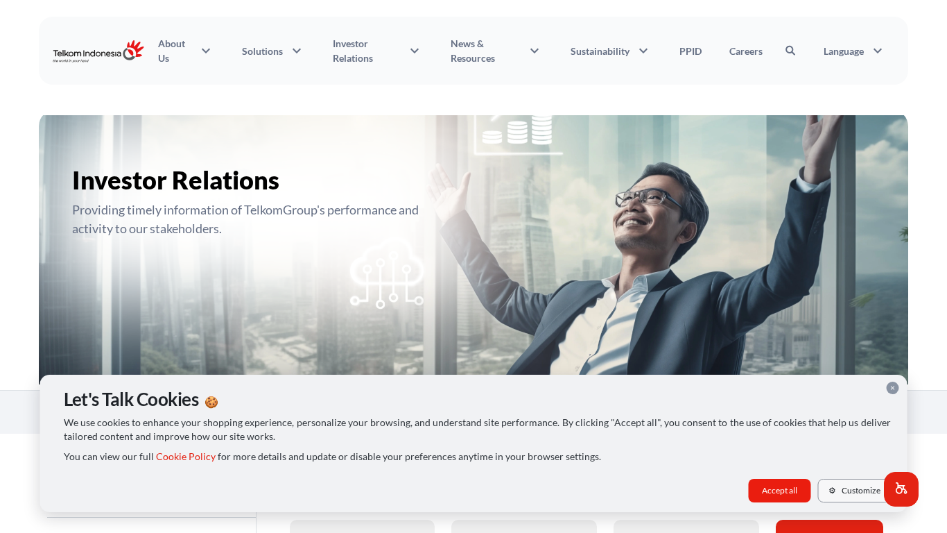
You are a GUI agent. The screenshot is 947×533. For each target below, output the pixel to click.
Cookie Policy (186, 456)
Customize (854, 490)
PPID (690, 51)
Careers (746, 51)
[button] (901, 489)
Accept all (779, 490)
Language (855, 50)
